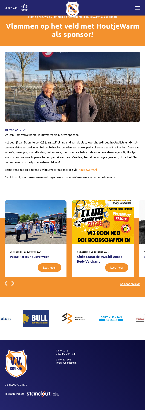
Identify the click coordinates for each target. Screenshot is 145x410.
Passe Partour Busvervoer (29, 256)
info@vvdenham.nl (66, 362)
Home (32, 16)
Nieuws (43, 16)
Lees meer (49, 267)
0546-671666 (63, 359)
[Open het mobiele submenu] (137, 8)
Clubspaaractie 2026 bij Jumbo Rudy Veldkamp (100, 259)
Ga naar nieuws (130, 284)
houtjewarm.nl (88, 169)
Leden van (11, 7)
